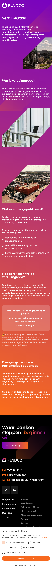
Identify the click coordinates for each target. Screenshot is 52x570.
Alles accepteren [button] (26, 558)
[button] (26, 565)
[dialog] (26, 548)
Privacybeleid (43, 538)
